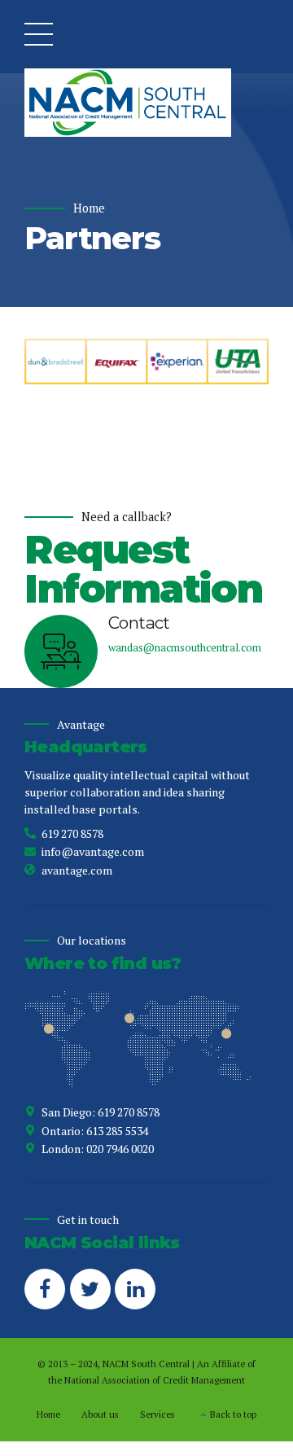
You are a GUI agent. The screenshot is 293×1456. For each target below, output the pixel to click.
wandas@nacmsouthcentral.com (184, 647)
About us (100, 1414)
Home (89, 208)
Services (157, 1414)
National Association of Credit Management (154, 1380)
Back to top (233, 1414)
